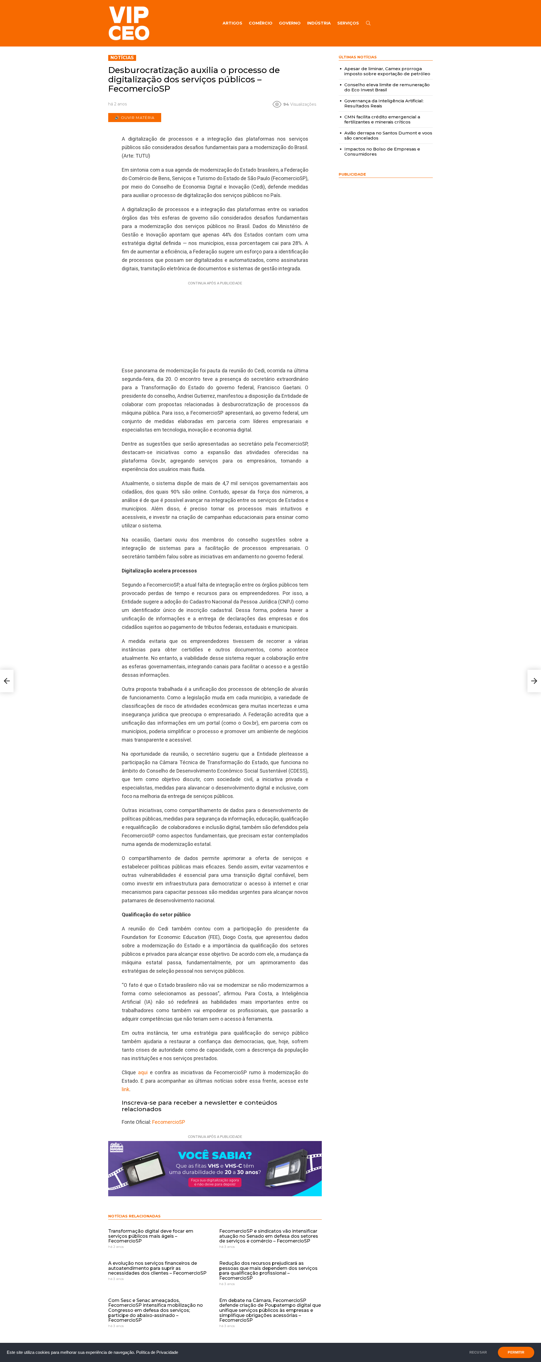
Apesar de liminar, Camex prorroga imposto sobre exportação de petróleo (387, 71)
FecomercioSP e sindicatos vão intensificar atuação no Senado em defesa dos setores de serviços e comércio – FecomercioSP (268, 1236)
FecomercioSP (168, 1122)
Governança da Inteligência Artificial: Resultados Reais (384, 103)
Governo (290, 23)
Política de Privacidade (157, 1352)
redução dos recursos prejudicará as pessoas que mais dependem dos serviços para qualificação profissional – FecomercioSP (268, 1271)
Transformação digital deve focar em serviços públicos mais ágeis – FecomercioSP (150, 1236)
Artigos (232, 23)
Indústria (319, 23)
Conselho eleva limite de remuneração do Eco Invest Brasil (387, 87)
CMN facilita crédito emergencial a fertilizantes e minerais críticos (382, 119)
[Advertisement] (215, 323)
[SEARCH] (368, 23)
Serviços (348, 23)
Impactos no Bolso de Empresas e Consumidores (382, 151)
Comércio (260, 23)
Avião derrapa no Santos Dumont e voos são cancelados (388, 135)
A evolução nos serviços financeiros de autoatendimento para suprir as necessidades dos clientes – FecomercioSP (157, 1268)
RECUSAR (478, 1352)
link (125, 1089)
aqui (143, 1072)
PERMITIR (516, 1352)
